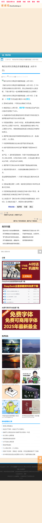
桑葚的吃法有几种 (27, 237)
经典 (28, 2)
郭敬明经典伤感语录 (9, 438)
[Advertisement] (21, 30)
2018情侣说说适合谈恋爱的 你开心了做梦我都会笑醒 (19, 454)
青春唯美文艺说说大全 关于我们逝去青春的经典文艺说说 (32, 230)
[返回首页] (40, 458)
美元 (28, 99)
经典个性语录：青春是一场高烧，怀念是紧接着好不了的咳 (21, 451)
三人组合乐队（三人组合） (11, 448)
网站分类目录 (27, 466)
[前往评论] (40, 463)
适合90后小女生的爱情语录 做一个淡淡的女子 (12, 230)
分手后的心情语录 (8, 442)
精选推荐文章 (35, 466)
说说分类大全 (11, 2)
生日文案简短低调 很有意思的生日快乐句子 (12, 243)
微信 (33, 2)
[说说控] (21, 5)
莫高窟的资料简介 (27, 240)
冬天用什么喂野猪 (8, 435)
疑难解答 (22, 469)
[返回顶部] (40, 468)
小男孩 (21, 478)
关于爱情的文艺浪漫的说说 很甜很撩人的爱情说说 (12, 234)
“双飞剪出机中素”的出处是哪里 (12, 237)
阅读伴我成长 (7, 445)
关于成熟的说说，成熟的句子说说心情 (12, 240)
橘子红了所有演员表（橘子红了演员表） (25, 221)
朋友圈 (19, 2)
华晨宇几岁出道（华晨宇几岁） (13, 215)
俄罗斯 (22, 107)
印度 (8, 99)
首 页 (3, 2)
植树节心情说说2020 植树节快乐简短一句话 (16, 432)
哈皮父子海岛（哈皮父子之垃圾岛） (14, 429)
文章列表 (8, 59)
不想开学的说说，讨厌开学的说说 (32, 234)
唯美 (38, 2)
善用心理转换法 (8, 426)
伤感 (24, 2)
